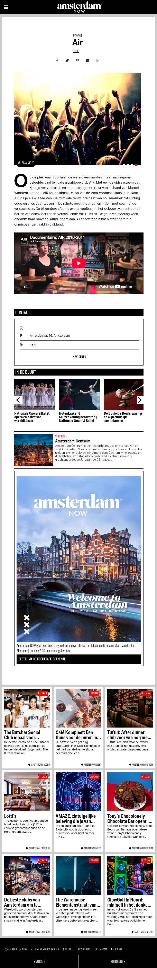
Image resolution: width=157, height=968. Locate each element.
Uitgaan (77, 35)
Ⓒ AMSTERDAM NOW (16, 949)
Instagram (101, 949)
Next (141, 400)
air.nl (33, 344)
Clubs (76, 51)
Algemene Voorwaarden (45, 949)
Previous (18, 400)
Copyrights (84, 949)
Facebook (116, 949)
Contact (68, 949)
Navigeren (79, 356)
